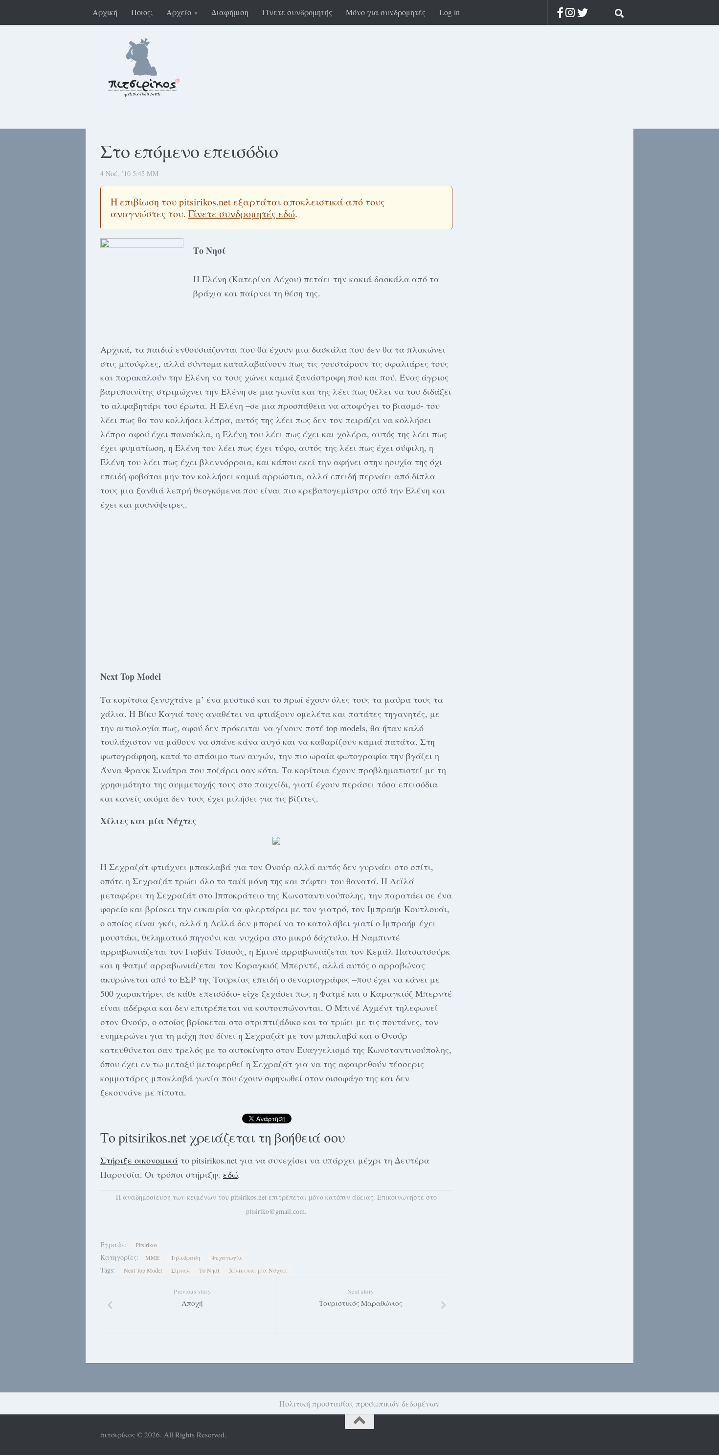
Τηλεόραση (185, 1257)
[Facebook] (560, 12)
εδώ (230, 1174)
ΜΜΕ (152, 1257)
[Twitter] (582, 12)
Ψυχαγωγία (226, 1257)
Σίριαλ (180, 1270)
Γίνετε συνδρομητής (297, 12)
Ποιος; (142, 12)
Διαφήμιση (229, 12)
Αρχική (104, 12)
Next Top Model (143, 1270)
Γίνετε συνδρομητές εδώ (241, 213)
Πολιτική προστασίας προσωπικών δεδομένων (359, 1403)
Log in (449, 12)
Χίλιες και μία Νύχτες (258, 1270)
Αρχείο (178, 12)
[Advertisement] (276, 588)
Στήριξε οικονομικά (139, 1160)
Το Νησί (209, 1270)
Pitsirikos (146, 1245)
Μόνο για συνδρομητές (386, 12)
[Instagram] (570, 12)
